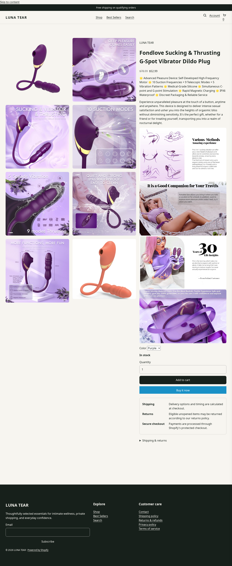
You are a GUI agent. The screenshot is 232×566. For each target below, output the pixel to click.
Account (214, 15)
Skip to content (10, 2)
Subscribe (47, 541)
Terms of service (149, 528)
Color (142, 348)
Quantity (145, 362)
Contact (144, 512)
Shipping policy (148, 516)
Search (129, 17)
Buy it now (183, 390)
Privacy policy (147, 524)
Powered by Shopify (38, 550)
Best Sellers (113, 17)
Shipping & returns (154, 440)
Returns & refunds (151, 520)
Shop (99, 17)
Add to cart (183, 380)
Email (9, 525)
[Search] (205, 17)
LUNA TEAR (16, 17)
